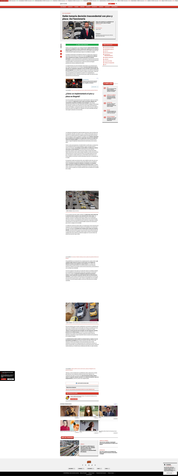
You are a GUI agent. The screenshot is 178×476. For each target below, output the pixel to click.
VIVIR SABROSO (114, 6)
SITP (105, 64)
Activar (3, 379)
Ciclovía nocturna (108, 61)
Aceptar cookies (169, 473)
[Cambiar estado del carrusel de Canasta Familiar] (7, 1)
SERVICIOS (101, 6)
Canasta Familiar (3, 0)
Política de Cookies (170, 470)
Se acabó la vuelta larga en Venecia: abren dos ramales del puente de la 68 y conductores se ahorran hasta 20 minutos (88, 448)
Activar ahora (74, 399)
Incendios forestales (109, 57)
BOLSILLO (88, 6)
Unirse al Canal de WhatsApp (83, 44)
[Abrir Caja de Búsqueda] (116, 3)
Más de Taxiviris (67, 437)
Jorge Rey (106, 59)
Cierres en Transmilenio (109, 62)
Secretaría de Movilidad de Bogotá (109, 55)
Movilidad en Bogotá (80, 389)
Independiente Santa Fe (109, 49)
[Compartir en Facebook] (61, 51)
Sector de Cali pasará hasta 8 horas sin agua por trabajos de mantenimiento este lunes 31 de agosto (111, 90)
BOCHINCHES (94, 6)
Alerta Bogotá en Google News (83, 383)
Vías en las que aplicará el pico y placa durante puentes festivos (84, 90)
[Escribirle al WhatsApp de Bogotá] (95, 465)
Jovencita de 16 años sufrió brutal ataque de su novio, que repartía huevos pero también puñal (111, 119)
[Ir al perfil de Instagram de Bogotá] (88, 465)
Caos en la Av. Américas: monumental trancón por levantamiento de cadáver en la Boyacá (111, 97)
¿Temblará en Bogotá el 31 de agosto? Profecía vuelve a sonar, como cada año (111, 112)
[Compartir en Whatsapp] (61, 57)
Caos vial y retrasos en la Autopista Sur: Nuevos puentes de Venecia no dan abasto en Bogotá (111, 105)
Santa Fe (106, 51)
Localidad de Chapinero (109, 47)
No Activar (11, 379)
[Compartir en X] (61, 54)
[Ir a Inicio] (89, 3)
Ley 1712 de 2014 (89, 474)
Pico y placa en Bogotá (71, 389)
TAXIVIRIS (76, 6)
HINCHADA (82, 6)
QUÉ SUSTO (107, 6)
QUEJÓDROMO (63, 6)
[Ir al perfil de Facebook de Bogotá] (82, 465)
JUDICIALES (70, 6)
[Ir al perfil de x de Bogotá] (85, 465)
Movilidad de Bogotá (109, 52)
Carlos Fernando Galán (90, 389)
